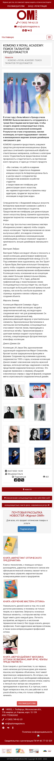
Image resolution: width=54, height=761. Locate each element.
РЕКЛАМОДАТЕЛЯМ (15, 6)
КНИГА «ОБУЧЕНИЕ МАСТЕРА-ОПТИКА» (24, 601)
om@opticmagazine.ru (28, 26)
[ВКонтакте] (19, 479)
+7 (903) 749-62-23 (28, 22)
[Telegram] (15, 479)
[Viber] (22, 479)
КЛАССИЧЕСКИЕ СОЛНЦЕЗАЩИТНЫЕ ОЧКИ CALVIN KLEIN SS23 (28, 498)
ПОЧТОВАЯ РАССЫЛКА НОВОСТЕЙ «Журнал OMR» (27, 514)
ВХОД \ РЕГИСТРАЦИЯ (37, 6)
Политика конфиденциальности (37, 732)
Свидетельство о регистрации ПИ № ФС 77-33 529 (28, 741)
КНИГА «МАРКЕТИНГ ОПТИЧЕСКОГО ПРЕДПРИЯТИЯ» (22, 559)
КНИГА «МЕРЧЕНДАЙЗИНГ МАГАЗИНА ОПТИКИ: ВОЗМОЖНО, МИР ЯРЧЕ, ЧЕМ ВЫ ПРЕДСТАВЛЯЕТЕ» (25, 659)
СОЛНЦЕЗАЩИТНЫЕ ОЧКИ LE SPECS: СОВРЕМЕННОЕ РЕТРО (26, 505)
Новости (28, 489)
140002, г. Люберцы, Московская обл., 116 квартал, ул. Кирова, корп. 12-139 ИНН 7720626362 (21, 712)
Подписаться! (27, 529)
